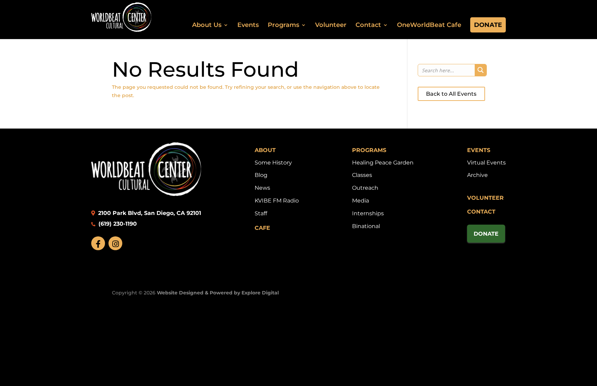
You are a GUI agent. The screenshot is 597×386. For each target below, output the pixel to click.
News (262, 188)
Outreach (365, 188)
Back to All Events (451, 94)
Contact (368, 25)
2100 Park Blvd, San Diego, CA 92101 (148, 213)
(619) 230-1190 (117, 223)
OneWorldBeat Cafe (429, 25)
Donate (488, 25)
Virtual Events (486, 162)
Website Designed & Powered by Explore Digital (218, 293)
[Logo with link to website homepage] (146, 194)
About (265, 150)
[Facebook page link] (98, 243)
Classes (362, 175)
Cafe (262, 228)
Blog (261, 175)
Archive (477, 175)
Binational (366, 226)
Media (360, 200)
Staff (261, 213)
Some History (273, 162)
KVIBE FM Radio (277, 200)
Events (248, 25)
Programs (283, 25)
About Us (206, 25)
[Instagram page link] (115, 243)
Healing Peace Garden (383, 162)
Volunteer (331, 25)
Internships (368, 213)
